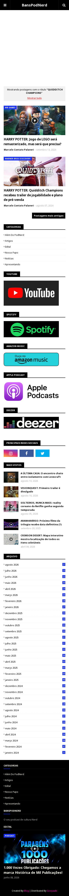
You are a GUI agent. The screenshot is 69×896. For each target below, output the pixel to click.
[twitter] (42, 453)
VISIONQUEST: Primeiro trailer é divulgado (40, 489)
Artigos (9, 240)
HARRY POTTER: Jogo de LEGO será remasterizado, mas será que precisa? (32, 141)
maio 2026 (35, 582)
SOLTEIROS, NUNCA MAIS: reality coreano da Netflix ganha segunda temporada (42, 506)
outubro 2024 (35, 698)
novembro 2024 (35, 692)
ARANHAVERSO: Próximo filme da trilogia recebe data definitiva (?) (41, 522)
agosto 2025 (35, 637)
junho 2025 (35, 649)
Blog (26, 890)
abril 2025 (35, 661)
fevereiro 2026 (35, 601)
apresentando (12, 264)
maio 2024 (35, 728)
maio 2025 (35, 655)
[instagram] (11, 453)
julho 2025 (35, 643)
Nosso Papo (11, 252)
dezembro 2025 (35, 613)
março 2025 (35, 667)
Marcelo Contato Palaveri (19, 149)
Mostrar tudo (34, 98)
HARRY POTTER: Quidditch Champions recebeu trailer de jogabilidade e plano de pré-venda (33, 195)
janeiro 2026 (35, 607)
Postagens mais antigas (48, 215)
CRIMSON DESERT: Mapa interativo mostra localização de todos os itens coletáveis (42, 539)
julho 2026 (35, 570)
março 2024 (35, 740)
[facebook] (26, 453)
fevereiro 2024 (35, 746)
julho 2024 (35, 716)
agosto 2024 (35, 710)
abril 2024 (35, 734)
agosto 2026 (35, 564)
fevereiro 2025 (35, 673)
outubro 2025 (35, 625)
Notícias (9, 258)
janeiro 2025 (35, 680)
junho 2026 (35, 576)
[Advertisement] (34, 44)
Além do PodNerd (14, 235)
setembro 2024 (35, 704)
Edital (8, 246)
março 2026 (35, 595)
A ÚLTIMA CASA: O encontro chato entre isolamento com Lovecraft (42, 475)
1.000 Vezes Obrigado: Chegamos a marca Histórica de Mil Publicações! (33, 870)
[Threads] (58, 453)
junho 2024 (35, 722)
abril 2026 (35, 589)
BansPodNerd (34, 5)
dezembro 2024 (35, 686)
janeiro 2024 (34, 752)
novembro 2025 (35, 619)
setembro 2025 (35, 631)
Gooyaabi (52, 890)
